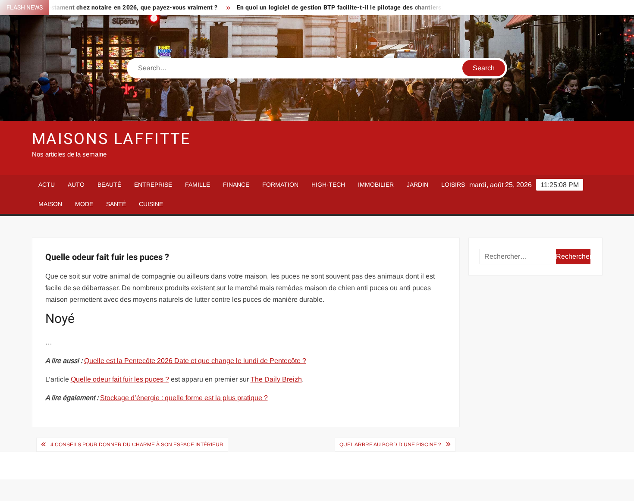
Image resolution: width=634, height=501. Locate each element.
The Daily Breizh (276, 379)
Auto (76, 184)
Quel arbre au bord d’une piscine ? (390, 445)
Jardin (417, 184)
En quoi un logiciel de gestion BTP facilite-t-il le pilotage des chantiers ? (323, 7)
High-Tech (328, 184)
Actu (46, 184)
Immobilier (376, 184)
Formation (280, 184)
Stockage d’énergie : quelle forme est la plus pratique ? (184, 397)
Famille (197, 184)
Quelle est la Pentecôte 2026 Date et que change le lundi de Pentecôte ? (195, 360)
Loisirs (453, 184)
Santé (116, 203)
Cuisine (151, 203)
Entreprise (153, 184)
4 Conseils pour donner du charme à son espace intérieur (136, 445)
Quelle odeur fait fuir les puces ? (120, 379)
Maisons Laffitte (111, 139)
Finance (236, 184)
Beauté (109, 184)
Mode (84, 203)
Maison (50, 203)
